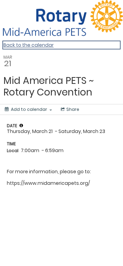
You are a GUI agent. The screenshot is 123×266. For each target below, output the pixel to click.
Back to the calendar (28, 45)
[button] (21, 125)
